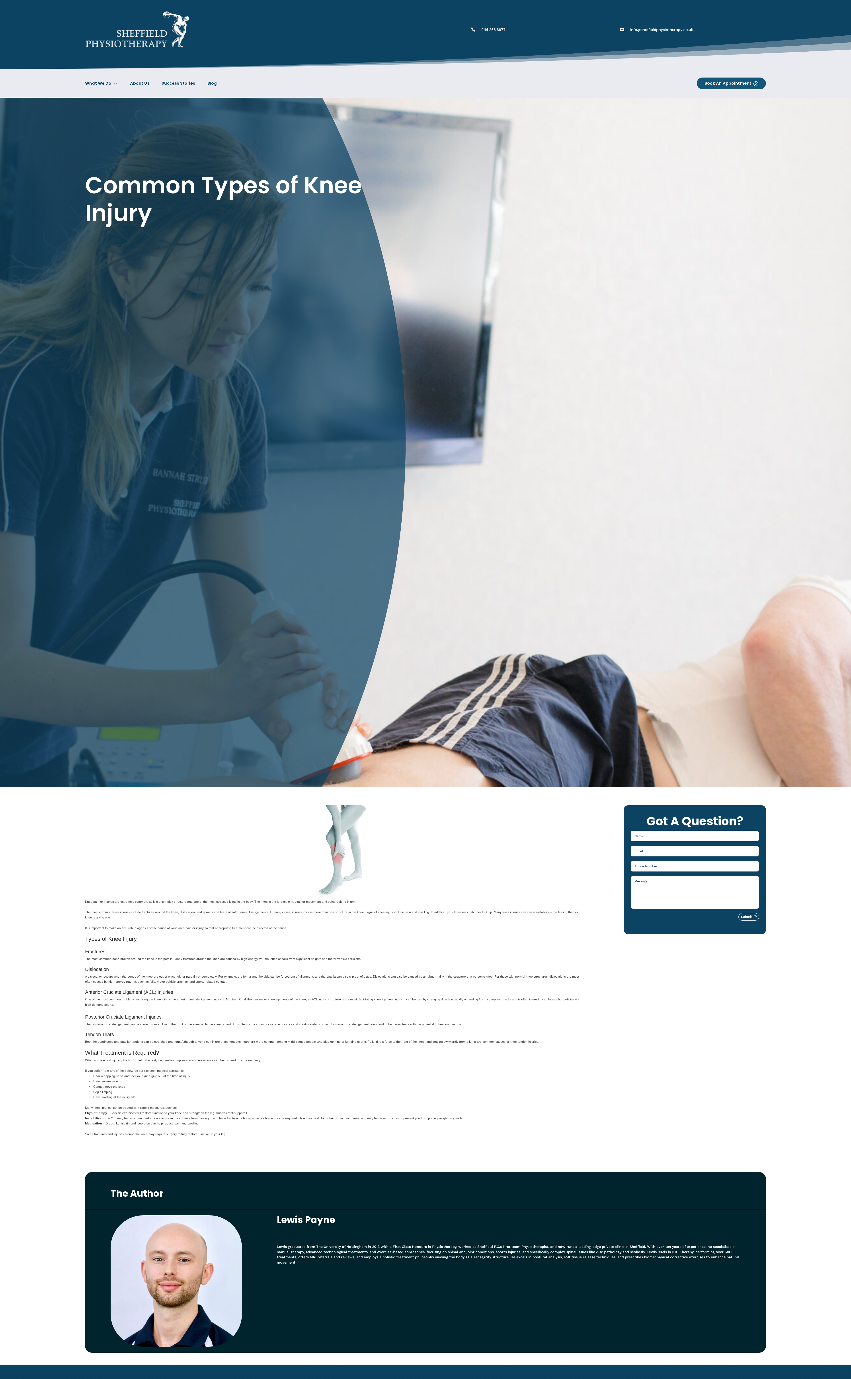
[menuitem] (103, 83)
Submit (747, 916)
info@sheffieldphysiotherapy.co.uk (661, 29)
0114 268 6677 (493, 29)
